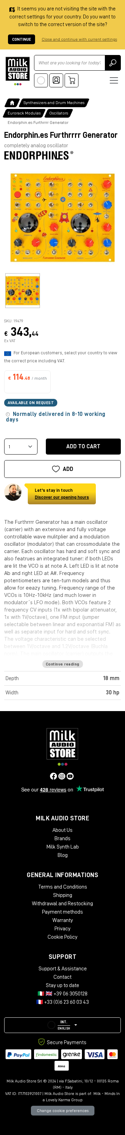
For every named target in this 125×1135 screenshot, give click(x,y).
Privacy (62, 928)
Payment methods (62, 912)
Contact (62, 977)
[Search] (113, 63)
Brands (62, 838)
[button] (62, 1025)
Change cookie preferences (63, 1111)
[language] (41, 80)
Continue (21, 39)
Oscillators (58, 113)
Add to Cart (83, 446)
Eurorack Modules (24, 113)
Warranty (62, 920)
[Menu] (114, 80)
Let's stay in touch (62, 493)
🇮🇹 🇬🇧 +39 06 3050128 (63, 993)
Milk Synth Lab (63, 847)
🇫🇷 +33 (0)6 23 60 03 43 (62, 1002)
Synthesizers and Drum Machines (54, 103)
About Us (62, 830)
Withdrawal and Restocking (62, 903)
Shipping (62, 895)
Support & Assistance (63, 968)
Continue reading (63, 664)
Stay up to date (62, 985)
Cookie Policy (62, 937)
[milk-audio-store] (17, 71)
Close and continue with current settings (79, 39)
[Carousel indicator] (22, 291)
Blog (63, 855)
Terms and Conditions (62, 887)
